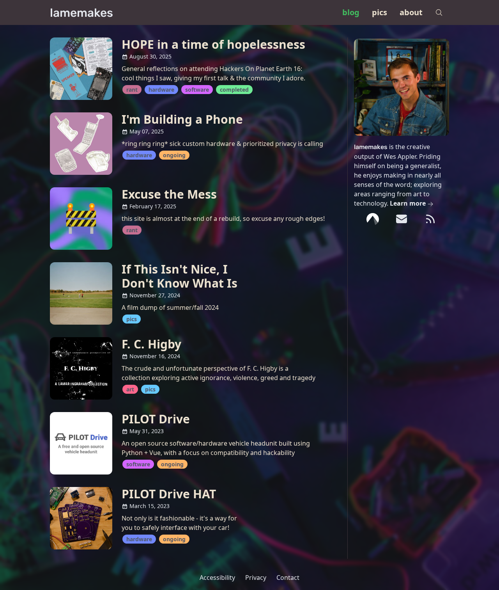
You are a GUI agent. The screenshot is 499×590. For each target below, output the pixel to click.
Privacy (255, 577)
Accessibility (217, 577)
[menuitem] (351, 12)
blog (350, 12)
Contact (287, 577)
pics (379, 12)
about (411, 12)
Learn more (408, 203)
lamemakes (81, 13)
